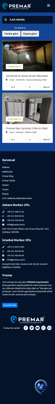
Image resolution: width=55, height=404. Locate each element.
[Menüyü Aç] (48, 6)
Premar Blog (7, 176)
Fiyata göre (30, 33)
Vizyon (5, 189)
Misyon (5, 185)
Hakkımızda (7, 172)
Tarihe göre (11, 33)
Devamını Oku (10, 305)
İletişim (5, 194)
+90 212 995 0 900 (15, 247)
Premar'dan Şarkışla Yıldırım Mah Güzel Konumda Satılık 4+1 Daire (27, 128)
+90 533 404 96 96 (15, 216)
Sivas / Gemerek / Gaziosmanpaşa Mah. (28, 79)
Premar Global (8, 180)
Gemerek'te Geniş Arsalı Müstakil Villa (27, 76)
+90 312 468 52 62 (15, 212)
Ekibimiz (6, 167)
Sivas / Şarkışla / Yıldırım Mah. (23, 132)
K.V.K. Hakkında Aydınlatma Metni (17, 198)
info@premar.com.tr (16, 224)
